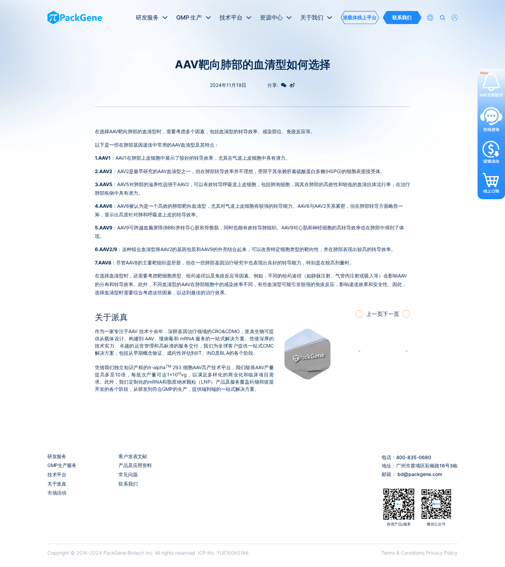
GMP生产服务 (62, 465)
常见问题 (128, 474)
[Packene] (74, 17)
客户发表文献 (133, 456)
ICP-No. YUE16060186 (223, 553)
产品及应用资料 (135, 465)
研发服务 (56, 456)
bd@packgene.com (419, 474)
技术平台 (56, 474)
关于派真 (56, 484)
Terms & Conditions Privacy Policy (419, 553)
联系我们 (128, 484)
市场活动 (56, 493)
